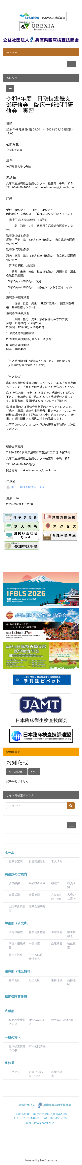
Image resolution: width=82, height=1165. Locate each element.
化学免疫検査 (37, 932)
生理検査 (56, 932)
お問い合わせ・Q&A (36, 1074)
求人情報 (56, 861)
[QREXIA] (37, 25)
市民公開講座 (37, 1046)
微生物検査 (71, 934)
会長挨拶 (14, 883)
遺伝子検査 (16, 955)
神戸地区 (14, 980)
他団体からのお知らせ (64, 1019)
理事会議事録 (37, 906)
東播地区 (56, 980)
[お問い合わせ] (21, 536)
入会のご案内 (71, 896)
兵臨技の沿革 (37, 883)
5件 (33, 772)
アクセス (14, 1072)
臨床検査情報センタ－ (17, 1022)
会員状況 (14, 894)
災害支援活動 (37, 861)
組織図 (55, 883)
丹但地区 (34, 980)
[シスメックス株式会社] (42, 16)
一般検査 (34, 943)
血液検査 (56, 943)
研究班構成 (16, 932)
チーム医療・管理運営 (37, 957)
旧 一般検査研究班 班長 (28, 487)
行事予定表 (16, 861)
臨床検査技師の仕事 (17, 1048)
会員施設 (34, 894)
